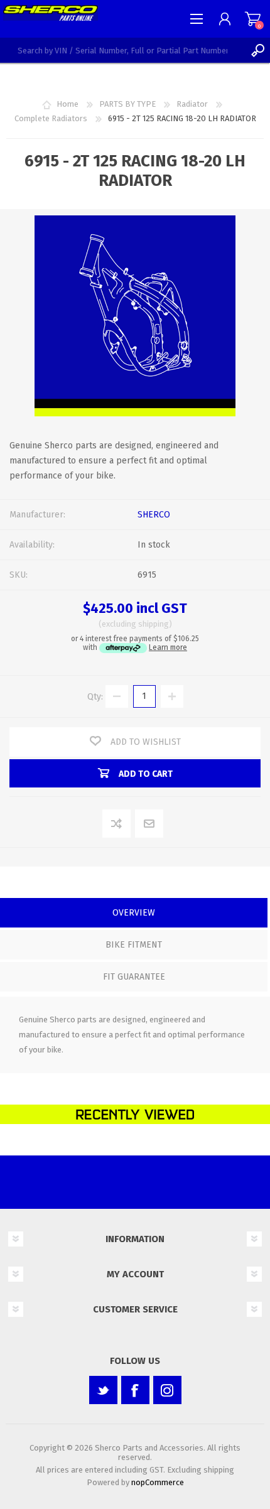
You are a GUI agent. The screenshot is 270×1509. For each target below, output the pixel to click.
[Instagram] (167, 1390)
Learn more (168, 647)
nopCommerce (157, 1482)
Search (257, 50)
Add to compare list (117, 824)
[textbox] (122, 50)
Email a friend (149, 824)
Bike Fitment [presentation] (133, 944)
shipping (153, 624)
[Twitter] (103, 1390)
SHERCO (154, 514)
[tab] (133, 914)
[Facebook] (135, 1390)
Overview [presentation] (133, 912)
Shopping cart (253, 19)
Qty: (95, 696)
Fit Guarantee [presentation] (134, 976)
